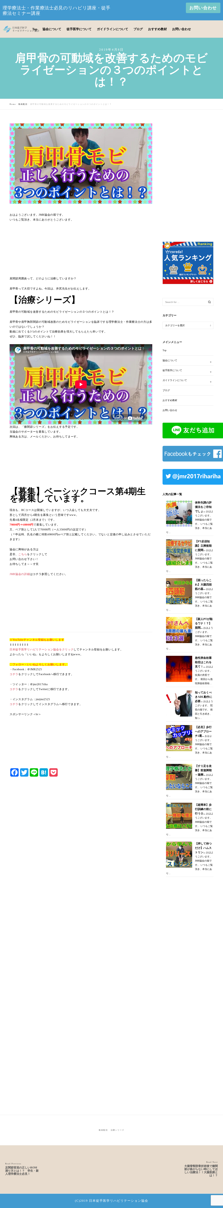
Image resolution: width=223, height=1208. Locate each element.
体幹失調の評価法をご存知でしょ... (203, 507)
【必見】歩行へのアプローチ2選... (203, 731)
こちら (22, 554)
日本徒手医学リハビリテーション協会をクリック (42, 649)
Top (164, 350)
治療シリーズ (117, 1130)
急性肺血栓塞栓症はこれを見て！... (203, 662)
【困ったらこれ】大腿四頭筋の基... (203, 584)
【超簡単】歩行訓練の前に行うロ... (203, 809)
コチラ (14, 674)
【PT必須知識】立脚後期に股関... (203, 546)
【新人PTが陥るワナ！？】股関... (204, 623)
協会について (170, 360)
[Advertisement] (81, 251)
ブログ (166, 390)
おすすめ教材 (170, 400)
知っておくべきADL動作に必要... (203, 697)
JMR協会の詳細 (20, 574)
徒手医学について (172, 370)
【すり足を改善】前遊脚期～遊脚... (203, 770)
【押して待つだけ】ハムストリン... (203, 848)
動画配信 (103, 1130)
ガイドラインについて (175, 380)
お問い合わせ (203, 7)
